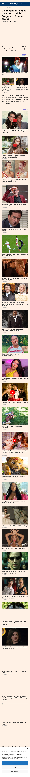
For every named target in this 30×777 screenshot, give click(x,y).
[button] (27, 748)
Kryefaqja (4, 7)
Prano (15, 763)
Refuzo (15, 767)
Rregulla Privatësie (13, 775)
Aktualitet (9, 7)
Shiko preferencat (15, 771)
